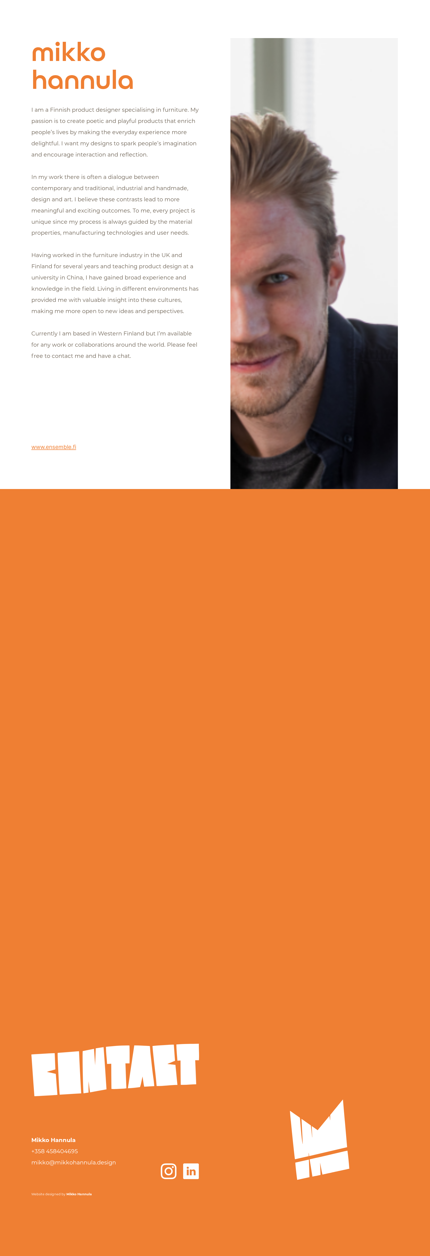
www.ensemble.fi (53, 446)
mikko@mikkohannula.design (73, 1163)
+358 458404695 (54, 1152)
